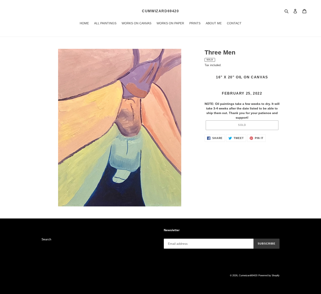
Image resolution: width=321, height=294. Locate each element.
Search (46, 239)
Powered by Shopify (269, 275)
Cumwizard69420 (160, 11)
